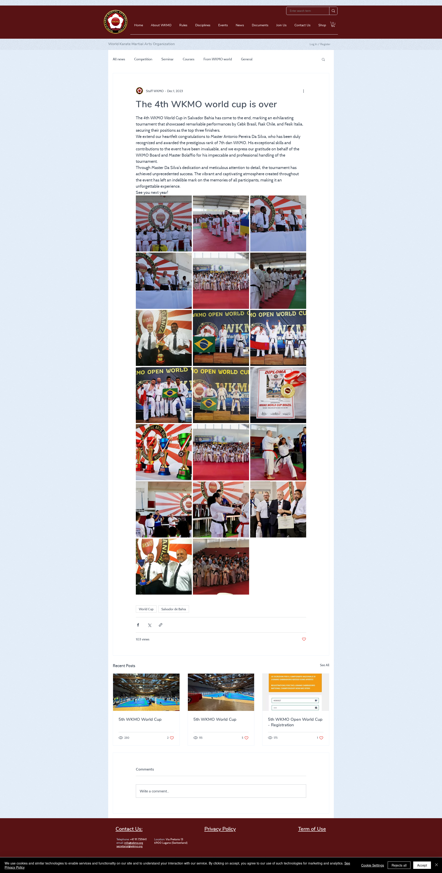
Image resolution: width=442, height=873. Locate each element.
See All (324, 665)
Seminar (167, 59)
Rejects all (399, 865)
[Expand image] (164, 223)
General (247, 59)
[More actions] (303, 90)
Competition (143, 59)
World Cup (146, 609)
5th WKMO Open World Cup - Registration (295, 722)
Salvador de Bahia (173, 609)
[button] (161, 26)
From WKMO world (218, 59)
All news (119, 59)
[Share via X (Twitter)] (149, 625)
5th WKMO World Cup (140, 719)
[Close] (436, 865)
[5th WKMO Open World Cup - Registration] (295, 692)
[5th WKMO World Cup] (146, 692)
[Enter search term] (333, 11)
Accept (422, 865)
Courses (188, 59)
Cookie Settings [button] (372, 865)
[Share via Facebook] (138, 625)
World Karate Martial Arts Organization (141, 44)
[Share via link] (160, 625)
